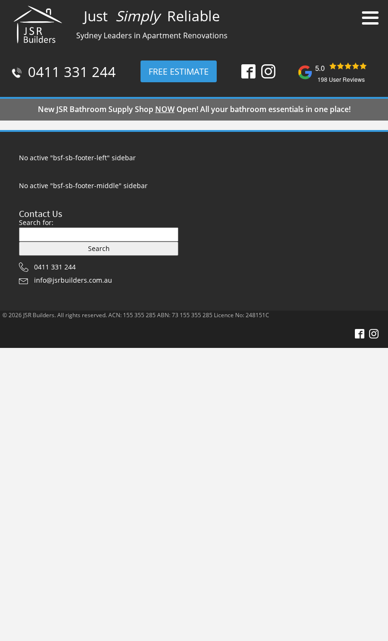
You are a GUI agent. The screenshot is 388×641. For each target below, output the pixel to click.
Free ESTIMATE (179, 71)
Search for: (36, 222)
